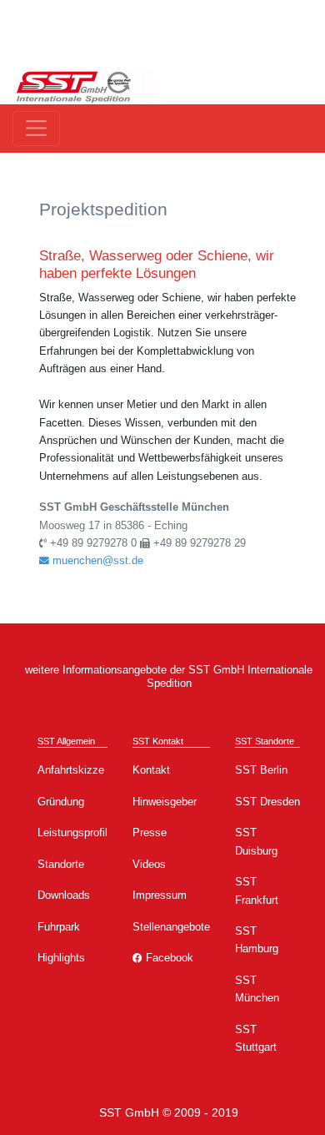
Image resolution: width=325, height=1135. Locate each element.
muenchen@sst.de (96, 560)
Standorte (61, 864)
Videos (149, 864)
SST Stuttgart (256, 1038)
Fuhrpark (59, 927)
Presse (149, 832)
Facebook (167, 957)
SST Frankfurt (256, 890)
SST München (257, 989)
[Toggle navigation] (36, 128)
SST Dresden (267, 801)
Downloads (64, 895)
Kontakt (151, 770)
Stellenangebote (171, 927)
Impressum (159, 895)
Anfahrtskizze (71, 770)
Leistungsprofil (73, 832)
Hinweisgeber (164, 801)
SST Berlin (261, 770)
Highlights (61, 957)
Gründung (61, 801)
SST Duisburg (256, 841)
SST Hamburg (256, 940)
